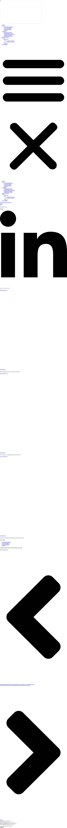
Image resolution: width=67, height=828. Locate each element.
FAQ (5, 42)
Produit (3, 25)
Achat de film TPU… (3, 535)
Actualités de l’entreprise (10, 41)
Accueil (3, 24)
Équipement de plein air (8, 32)
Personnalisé (6, 195)
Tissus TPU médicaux (7, 28)
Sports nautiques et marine (8, 33)
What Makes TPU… (3, 369)
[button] (33, 113)
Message (1, 826)
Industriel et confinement (8, 35)
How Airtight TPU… (3, 452)
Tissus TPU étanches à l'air (8, 26)
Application (4, 31)
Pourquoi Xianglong (5, 37)
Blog (5, 196)
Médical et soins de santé (8, 36)
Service (3, 38)
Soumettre (2, 827)
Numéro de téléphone (3, 823)
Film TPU (6, 30)
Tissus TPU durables (7, 29)
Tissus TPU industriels (8, 27)
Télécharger (6, 43)
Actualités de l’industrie (10, 40)
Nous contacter (4, 44)
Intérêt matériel (2, 824)
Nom (1, 820)
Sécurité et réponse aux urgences (9, 34)
